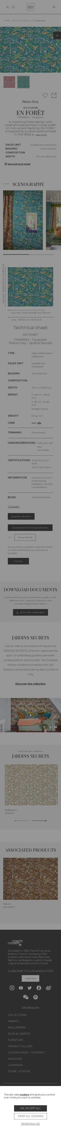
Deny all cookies (30, 1116)
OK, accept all (30, 1108)
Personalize (30, 1123)
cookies (24, 1094)
